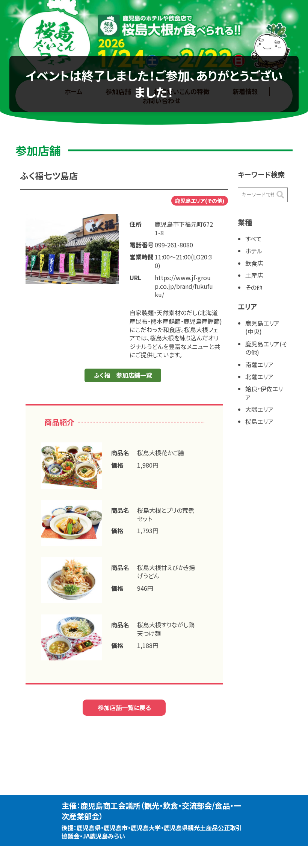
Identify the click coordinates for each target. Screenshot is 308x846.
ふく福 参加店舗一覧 (123, 375)
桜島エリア (259, 421)
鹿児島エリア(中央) (262, 327)
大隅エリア (259, 409)
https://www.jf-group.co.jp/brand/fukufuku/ (184, 286)
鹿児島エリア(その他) (266, 348)
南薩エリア (259, 364)
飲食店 (254, 263)
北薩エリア (259, 376)
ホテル (254, 250)
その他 (253, 287)
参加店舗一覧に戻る (124, 707)
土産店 (254, 275)
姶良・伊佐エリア (264, 392)
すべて (253, 238)
